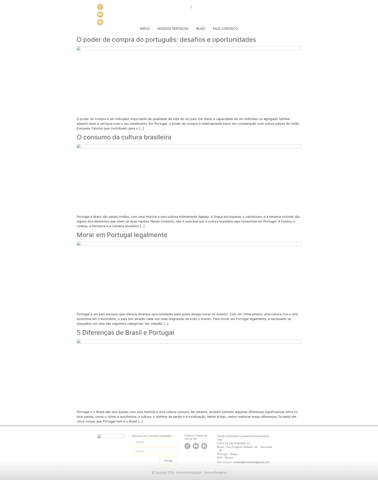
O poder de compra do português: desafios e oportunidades (166, 39)
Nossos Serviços (173, 28)
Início (145, 28)
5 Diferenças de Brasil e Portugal (125, 332)
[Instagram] (100, 7)
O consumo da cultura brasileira (124, 137)
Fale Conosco (225, 28)
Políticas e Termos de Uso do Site (195, 437)
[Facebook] (100, 22)
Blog (200, 28)
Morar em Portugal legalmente (122, 235)
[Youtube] (100, 15)
